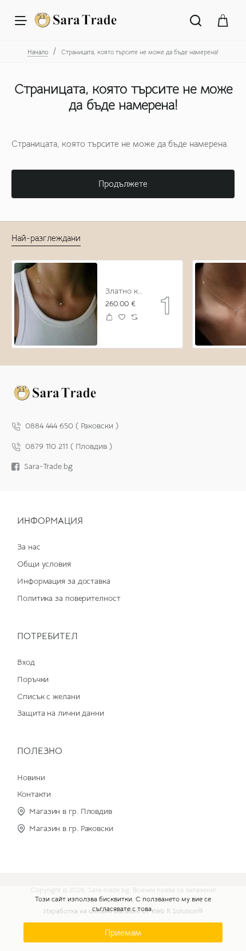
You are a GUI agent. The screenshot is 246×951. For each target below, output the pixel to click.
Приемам (123, 932)
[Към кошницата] (223, 20)
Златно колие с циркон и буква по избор (124, 291)
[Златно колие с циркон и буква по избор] (55, 304)
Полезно (39, 751)
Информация (50, 521)
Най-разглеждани (46, 237)
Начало (37, 52)
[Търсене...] (195, 20)
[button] (109, 317)
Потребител (47, 636)
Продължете (123, 183)
